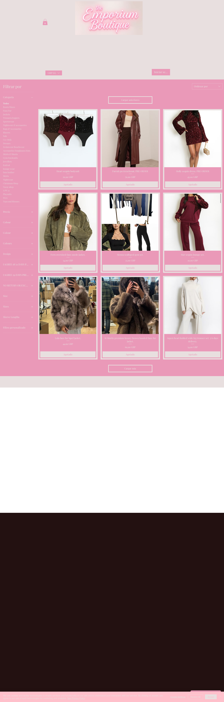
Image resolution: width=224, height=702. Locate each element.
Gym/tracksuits (10, 157)
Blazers (6, 132)
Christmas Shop (10, 183)
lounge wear (9, 168)
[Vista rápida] (67, 138)
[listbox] (53, 72)
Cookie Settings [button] (177, 696)
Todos (6, 103)
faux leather (8, 172)
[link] (45, 22)
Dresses (6, 143)
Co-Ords (7, 139)
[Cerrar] (220, 697)
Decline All (195, 696)
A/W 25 (6, 190)
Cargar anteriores (130, 99)
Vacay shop (8, 187)
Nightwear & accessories (15, 125)
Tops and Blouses (11, 201)
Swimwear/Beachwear (13, 147)
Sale (5, 136)
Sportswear (8, 121)
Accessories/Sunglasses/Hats (16, 150)
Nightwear (8, 179)
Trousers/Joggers (11, 117)
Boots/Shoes (9, 107)
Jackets (6, 114)
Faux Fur (7, 110)
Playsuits (7, 194)
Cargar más (130, 368)
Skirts (6, 176)
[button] (53, 72)
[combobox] (207, 86)
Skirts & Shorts (10, 154)
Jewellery (7, 161)
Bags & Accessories (12, 128)
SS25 (5, 197)
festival (6, 165)
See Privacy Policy (76, 698)
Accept (211, 696)
